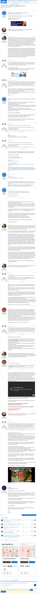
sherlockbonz (5, 537)
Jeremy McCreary (6, 533)
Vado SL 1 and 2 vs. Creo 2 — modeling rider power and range (12, 532)
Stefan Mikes (32, 520)
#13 (35, 272)
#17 (35, 360)
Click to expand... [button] (22, 148)
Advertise (10, 585)
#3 (35, 36)
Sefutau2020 (32, 524)
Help (1, 585)
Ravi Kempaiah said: (11, 174)
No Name (3, 7)
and (12, 483)
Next (4, 9)
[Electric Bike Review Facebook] (3, 587)
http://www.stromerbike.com (13, 161)
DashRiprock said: (11, 326)
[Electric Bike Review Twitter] (7, 587)
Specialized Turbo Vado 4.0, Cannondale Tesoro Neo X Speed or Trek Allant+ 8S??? (12, 536)
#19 (35, 420)
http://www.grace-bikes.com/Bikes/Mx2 (15, 157)
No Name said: (11, 124)
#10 (35, 188)
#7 (35, 122)
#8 (35, 139)
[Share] (34, 11)
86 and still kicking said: (12, 60)
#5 (35, 78)
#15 (35, 324)
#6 (35, 97)
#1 (35, 11)
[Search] (35, 2)
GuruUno (5, 529)
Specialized (22, 15)
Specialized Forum (13, 529)
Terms (4, 585)
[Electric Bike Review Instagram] (5, 587)
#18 (35, 412)
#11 (35, 224)
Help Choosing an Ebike (15, 537)
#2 (35, 27)
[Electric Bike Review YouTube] (1, 587)
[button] (17, 2)
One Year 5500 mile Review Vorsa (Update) (12, 524)
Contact (6, 585)
